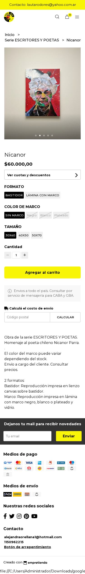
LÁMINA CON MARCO (42, 195)
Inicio (10, 35)
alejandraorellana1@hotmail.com (33, 537)
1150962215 (14, 542)
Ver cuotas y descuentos (28, 175)
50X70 (37, 235)
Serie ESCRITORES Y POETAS (32, 40)
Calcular (65, 317)
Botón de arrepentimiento (27, 547)
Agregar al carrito (42, 272)
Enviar (69, 436)
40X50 (24, 235)
